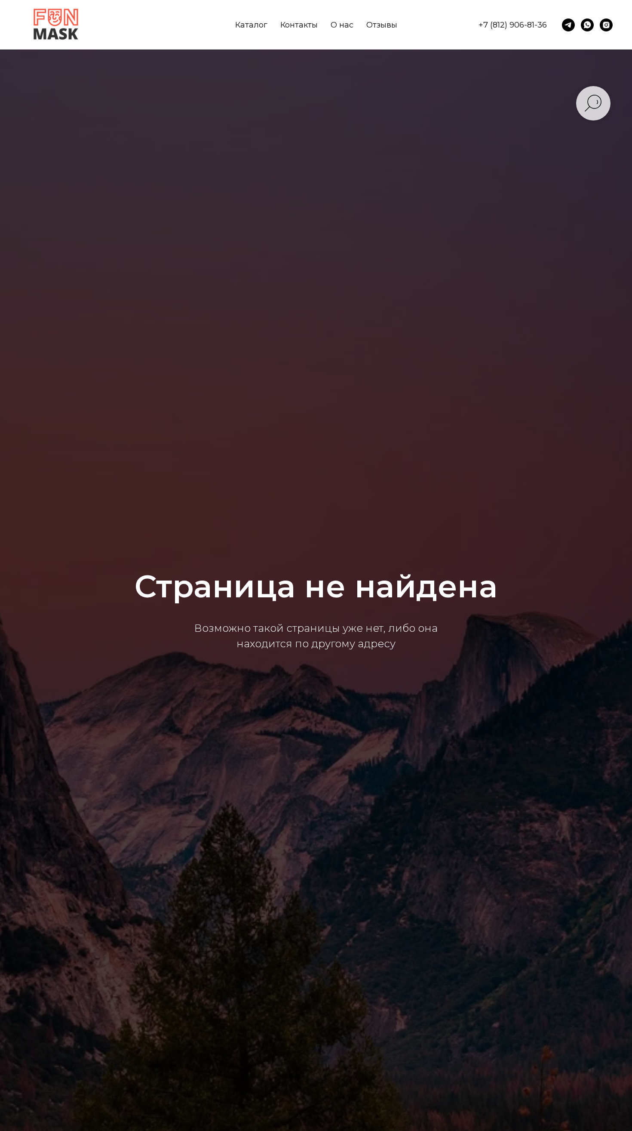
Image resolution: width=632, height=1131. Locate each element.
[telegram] (568, 25)
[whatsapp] (587, 25)
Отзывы (381, 25)
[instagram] (606, 25)
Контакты (299, 25)
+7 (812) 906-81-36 (513, 25)
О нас (342, 25)
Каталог (251, 25)
